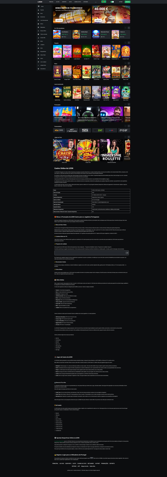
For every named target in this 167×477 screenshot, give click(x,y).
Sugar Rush (67, 58)
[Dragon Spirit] (67, 71)
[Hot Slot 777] (86, 51)
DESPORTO (64, 1)
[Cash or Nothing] (67, 92)
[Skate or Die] (125, 71)
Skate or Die (125, 79)
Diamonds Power (105, 32)
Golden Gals (86, 79)
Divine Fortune (96, 99)
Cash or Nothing (67, 99)
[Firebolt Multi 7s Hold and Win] (116, 51)
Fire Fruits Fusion (77, 79)
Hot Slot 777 (86, 58)
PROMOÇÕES (104, 463)
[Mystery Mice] (106, 71)
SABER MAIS (59, 20)
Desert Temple (57, 79)
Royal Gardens (116, 79)
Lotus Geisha (96, 79)
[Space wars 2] (116, 92)
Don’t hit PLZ (106, 99)
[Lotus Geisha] (96, 71)
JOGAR (56, 34)
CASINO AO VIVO (77, 1)
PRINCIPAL (51, 1)
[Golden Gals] (86, 71)
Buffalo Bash (84, 32)
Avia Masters (65, 32)
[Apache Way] (57, 92)
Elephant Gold (126, 58)
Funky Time (88, 162)
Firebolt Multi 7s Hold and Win (115, 58)
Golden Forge (96, 58)
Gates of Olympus (106, 58)
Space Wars (125, 99)
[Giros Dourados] (64, 114)
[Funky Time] (88, 150)
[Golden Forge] (96, 51)
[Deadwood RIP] (86, 92)
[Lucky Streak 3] (77, 51)
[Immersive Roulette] (111, 150)
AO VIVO (57, 1)
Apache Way (57, 99)
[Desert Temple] (57, 71)
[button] (129, 14)
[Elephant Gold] (125, 51)
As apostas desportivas (59, 441)
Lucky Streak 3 (77, 58)
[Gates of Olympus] (106, 51)
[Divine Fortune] (96, 92)
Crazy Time (64, 162)
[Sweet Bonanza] (57, 51)
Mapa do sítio (84, 466)
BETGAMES (86, 1)
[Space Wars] (125, 92)
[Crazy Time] (64, 150)
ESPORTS (112, 463)
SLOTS (70, 1)
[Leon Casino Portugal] (40, 2)
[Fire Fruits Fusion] (77, 71)
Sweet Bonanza (57, 58)
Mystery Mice (106, 79)
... (95, 2)
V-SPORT (97, 463)
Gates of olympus (122, 32)
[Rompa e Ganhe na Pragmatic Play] (111, 114)
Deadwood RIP (87, 99)
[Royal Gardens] (116, 71)
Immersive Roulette (112, 162)
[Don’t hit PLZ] (106, 92)
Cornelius (77, 99)
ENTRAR (120, 1)
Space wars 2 (116, 99)
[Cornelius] (77, 92)
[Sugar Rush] (67, 51)
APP (79, 466)
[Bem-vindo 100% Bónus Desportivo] (88, 114)
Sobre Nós (92, 466)
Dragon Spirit (67, 79)
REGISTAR (127, 1)
